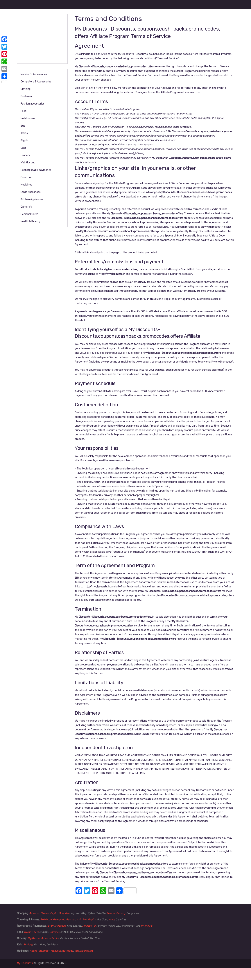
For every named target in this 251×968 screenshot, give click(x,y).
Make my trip (57, 919)
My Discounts (25, 963)
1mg (76, 950)
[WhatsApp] (4, 61)
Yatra (111, 919)
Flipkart (44, 913)
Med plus (56, 950)
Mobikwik (60, 925)
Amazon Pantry (50, 938)
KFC (36, 932)
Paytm (54, 913)
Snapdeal (64, 913)
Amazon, (34, 913)
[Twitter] (4, 46)
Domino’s (54, 932)
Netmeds (67, 950)
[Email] (4, 69)
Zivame (111, 913)
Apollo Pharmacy (40, 950)
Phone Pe (146, 925)
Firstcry (28, 944)
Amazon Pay (89, 925)
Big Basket (34, 938)
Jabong (120, 913)
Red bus (71, 919)
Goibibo (44, 919)
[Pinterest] (4, 54)
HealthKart (86, 950)
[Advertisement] (45, 38)
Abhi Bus (82, 919)
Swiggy (28, 932)
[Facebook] (4, 39)
